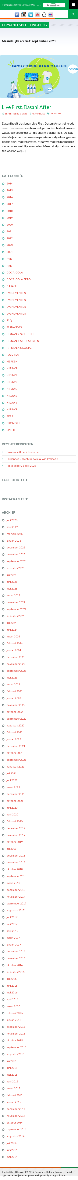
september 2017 (16, 903)
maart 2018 (13, 882)
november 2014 (16, 1115)
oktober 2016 (15, 965)
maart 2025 (13, 595)
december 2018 (16, 855)
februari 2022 (15, 732)
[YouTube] (37, 14)
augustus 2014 (15, 1136)
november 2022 (16, 704)
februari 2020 (15, 821)
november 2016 (16, 958)
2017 (10, 204)
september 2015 (16, 1047)
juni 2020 (12, 807)
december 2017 (16, 889)
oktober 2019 (15, 841)
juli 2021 (11, 773)
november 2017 (16, 896)
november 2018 (16, 862)
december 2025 (16, 547)
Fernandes (38, 113)
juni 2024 (12, 629)
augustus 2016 (15, 971)
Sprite (11, 429)
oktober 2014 (15, 1122)
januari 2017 (14, 944)
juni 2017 (12, 917)
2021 (10, 231)
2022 (10, 238)
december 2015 (16, 1026)
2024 (10, 251)
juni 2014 (12, 1149)
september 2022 (16, 718)
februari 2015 (15, 1095)
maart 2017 (13, 937)
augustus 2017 (15, 910)
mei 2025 (12, 588)
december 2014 (16, 1108)
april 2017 (12, 930)
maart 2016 (13, 1006)
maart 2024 (13, 636)
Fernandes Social (19, 347)
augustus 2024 (15, 615)
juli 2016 (11, 978)
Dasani (12, 286)
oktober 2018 (15, 869)
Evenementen (16, 293)
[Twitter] (30, 14)
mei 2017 (12, 924)
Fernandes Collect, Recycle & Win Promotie (32, 458)
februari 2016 (15, 1013)
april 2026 (12, 526)
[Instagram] (23, 14)
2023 (10, 245)
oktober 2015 (15, 1040)
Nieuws (12, 368)
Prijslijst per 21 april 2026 (21, 465)
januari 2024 (14, 650)
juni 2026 (12, 520)
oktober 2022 (15, 711)
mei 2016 (12, 992)
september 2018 (16, 876)
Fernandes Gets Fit (20, 334)
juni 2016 (12, 985)
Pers (10, 416)
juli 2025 (11, 574)
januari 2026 (14, 540)
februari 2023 (15, 691)
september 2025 (16, 561)
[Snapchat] (44, 14)
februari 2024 (15, 643)
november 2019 (16, 835)
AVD (9, 258)
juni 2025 (12, 581)
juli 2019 (11, 848)
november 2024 (16, 602)
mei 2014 (12, 1156)
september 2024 (16, 609)
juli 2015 (11, 1060)
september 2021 (16, 759)
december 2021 (16, 746)
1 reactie (56, 113)
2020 (10, 224)
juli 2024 (11, 622)
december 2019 (16, 828)
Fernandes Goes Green (23, 340)
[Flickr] (50, 14)
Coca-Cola (15, 272)
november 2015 (16, 1033)
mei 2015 (12, 1074)
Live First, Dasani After (26, 107)
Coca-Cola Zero (19, 279)
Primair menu (73, 4)
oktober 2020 (15, 800)
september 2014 (16, 1129)
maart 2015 (13, 1088)
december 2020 (16, 793)
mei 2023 (12, 677)
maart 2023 (13, 684)
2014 (10, 183)
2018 (10, 210)
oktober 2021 (15, 752)
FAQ (9, 320)
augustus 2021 (15, 766)
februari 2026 (15, 533)
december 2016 (16, 951)
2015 (10, 190)
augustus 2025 (15, 568)
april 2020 (12, 814)
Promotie (14, 423)
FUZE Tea (13, 354)
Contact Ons (8, 1171)
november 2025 (16, 554)
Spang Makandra (58, 1175)
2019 (10, 217)
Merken (12, 361)
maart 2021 (13, 787)
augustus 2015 (15, 1054)
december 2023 (16, 657)
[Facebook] (17, 14)
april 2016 (12, 999)
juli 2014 (11, 1143)
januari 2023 (14, 698)
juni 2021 (12, 780)
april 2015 (12, 1081)
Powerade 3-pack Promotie (23, 452)
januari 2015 (14, 1102)
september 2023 (16, 670)
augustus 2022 (15, 725)
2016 (10, 197)
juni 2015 (12, 1067)
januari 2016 (14, 1019)
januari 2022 (14, 739)
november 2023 (16, 663)
